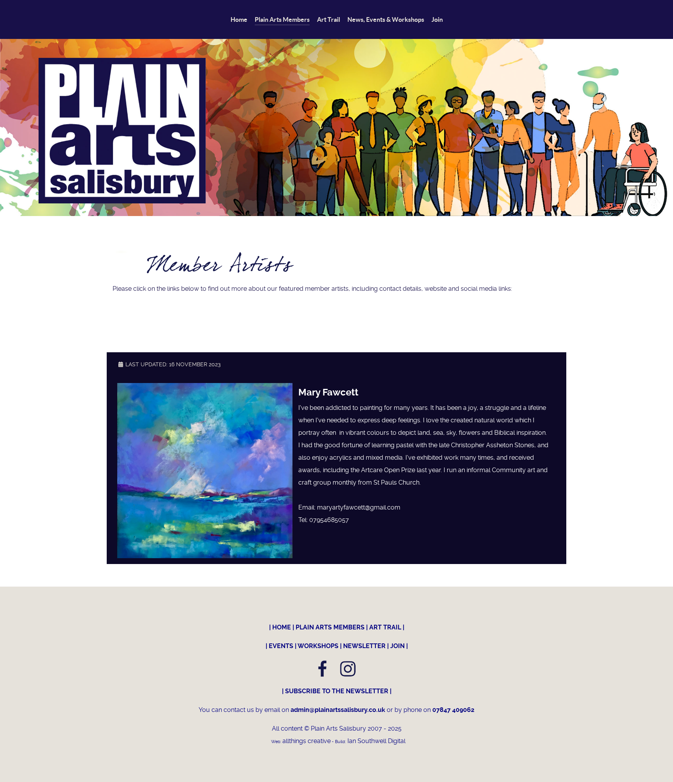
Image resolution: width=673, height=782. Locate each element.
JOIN (397, 646)
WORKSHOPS (318, 646)
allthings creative (306, 741)
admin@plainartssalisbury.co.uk (339, 709)
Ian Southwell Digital (375, 741)
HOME (281, 627)
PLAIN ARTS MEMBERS (330, 627)
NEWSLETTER (364, 646)
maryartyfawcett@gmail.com (358, 507)
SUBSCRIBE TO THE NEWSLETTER (336, 691)
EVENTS (281, 646)
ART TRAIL (385, 627)
